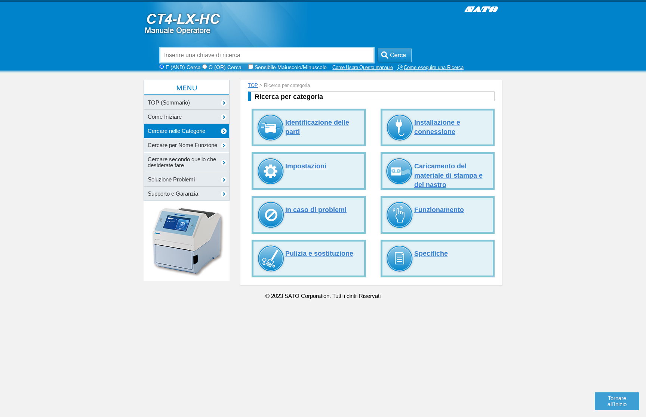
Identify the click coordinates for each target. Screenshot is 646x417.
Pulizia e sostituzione (319, 253)
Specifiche (431, 253)
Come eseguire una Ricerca (434, 67)
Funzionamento (439, 210)
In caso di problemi (316, 210)
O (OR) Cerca (225, 67)
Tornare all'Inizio (617, 401)
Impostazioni (305, 166)
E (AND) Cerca (183, 67)
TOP (253, 85)
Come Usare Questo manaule (362, 67)
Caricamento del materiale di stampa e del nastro (448, 175)
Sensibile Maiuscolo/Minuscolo (291, 67)
